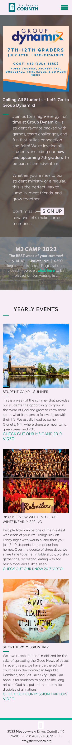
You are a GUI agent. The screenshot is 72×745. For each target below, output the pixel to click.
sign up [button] (52, 211)
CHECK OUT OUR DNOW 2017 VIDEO (33, 569)
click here (46, 270)
